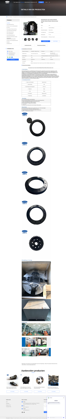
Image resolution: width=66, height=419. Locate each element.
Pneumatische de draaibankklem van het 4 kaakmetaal (35, 363)
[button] (7, 382)
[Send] (63, 418)
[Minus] (63, 397)
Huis (14, 2)
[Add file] (48, 418)
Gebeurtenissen (27, 2)
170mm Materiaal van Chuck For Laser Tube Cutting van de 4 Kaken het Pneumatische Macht (25, 388)
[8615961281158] (24, 412)
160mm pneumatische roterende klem (51, 363)
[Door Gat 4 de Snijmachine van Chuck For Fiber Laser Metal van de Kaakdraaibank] (53, 380)
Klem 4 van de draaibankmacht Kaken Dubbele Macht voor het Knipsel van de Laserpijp (11, 388)
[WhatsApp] (10, 57)
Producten (22, 2)
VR (36, 2)
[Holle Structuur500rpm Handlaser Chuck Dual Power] (40, 380)
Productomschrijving (41, 45)
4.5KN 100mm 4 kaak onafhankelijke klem (29, 364)
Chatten (41, 2)
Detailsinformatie (28, 45)
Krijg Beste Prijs (45, 41)
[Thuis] (7, 2)
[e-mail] (12, 57)
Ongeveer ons (17, 2)
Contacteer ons (33, 2)
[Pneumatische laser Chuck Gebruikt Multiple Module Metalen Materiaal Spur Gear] (31, 28)
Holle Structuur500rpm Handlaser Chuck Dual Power (39, 388)
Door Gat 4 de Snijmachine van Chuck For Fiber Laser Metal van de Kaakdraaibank (53, 388)
